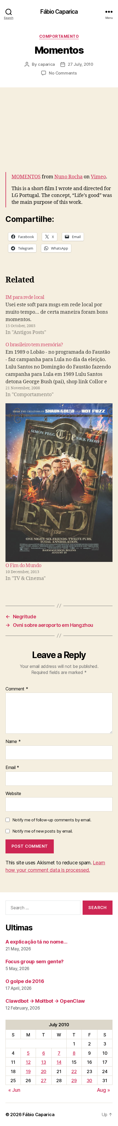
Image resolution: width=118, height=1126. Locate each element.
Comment (16, 689)
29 (74, 1080)
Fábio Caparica (59, 12)
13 (43, 1062)
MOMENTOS (26, 177)
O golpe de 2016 (24, 981)
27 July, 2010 (80, 64)
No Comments (63, 73)
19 (28, 1071)
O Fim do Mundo (23, 565)
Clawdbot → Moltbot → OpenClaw (45, 1001)
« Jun (14, 1090)
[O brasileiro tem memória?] (59, 369)
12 (28, 1062)
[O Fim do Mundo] (59, 482)
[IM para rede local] (59, 315)
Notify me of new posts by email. (42, 831)
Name (13, 741)
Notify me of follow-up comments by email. (51, 819)
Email (12, 767)
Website (13, 793)
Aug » (103, 1090)
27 (43, 1080)
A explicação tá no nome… (36, 942)
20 (43, 1071)
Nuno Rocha (68, 177)
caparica (46, 64)
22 (74, 1071)
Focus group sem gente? (34, 961)
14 (59, 1062)
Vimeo (98, 177)
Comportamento (59, 36)
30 (89, 1080)
